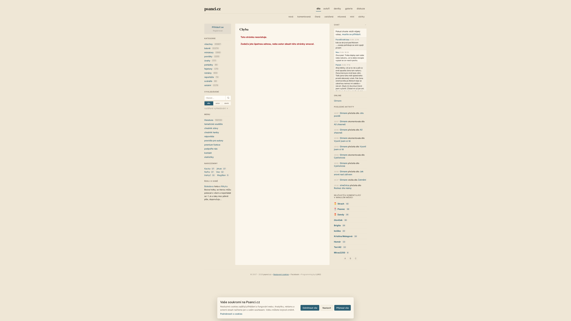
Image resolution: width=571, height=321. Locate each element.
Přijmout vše (342, 308)
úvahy (210, 60)
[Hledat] (228, 98)
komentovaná (304, 16)
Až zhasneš (340, 124)
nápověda (209, 136)
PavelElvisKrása (342, 39)
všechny (212, 44)
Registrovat (218, 31)
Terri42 (337, 247)
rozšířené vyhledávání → (216, 108)
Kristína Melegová (343, 236)
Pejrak (338, 65)
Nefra (207, 172)
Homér (337, 241)
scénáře (210, 81)
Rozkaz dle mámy (343, 188)
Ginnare (337, 100)
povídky (211, 56)
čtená (317, 16)
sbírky (361, 16)
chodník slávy (211, 128)
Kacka (207, 168)
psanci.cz (267, 274)
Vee (218, 172)
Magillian (221, 175)
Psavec (341, 209)
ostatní (211, 85)
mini (352, 16)
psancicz (212, 8)
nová (290, 16)
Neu (337, 52)
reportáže (211, 77)
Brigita (337, 225)
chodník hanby (211, 132)
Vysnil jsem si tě (342, 141)
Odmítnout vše (310, 308)
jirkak (219, 168)
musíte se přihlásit (351, 34)
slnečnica (344, 185)
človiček (338, 220)
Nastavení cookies (281, 274)
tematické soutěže (213, 124)
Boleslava (209, 186)
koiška (337, 231)
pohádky (210, 64)
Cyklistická (339, 157)
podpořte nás (211, 148)
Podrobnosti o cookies (231, 314)
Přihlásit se (218, 27)
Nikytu (224, 186)
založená (328, 16)
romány (210, 73)
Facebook (295, 274)
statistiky (209, 157)
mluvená (342, 16)
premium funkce (212, 144)
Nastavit (327, 308)
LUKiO (318, 274)
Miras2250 (339, 252)
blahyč (207, 175)
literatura (213, 120)
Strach (341, 203)
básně (211, 48)
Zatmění (362, 179)
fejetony (211, 68)
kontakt (208, 153)
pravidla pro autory (213, 140)
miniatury (212, 52)
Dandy (341, 214)
